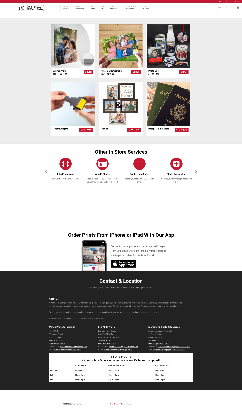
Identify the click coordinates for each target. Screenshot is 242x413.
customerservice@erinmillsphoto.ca (123, 347)
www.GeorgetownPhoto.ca (158, 344)
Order (88, 72)
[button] (45, 171)
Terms (123, 404)
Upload (237, 1)
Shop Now (86, 130)
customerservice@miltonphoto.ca (73, 347)
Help (111, 404)
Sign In (227, 1)
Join (219, 1)
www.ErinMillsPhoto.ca (107, 344)
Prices (129, 404)
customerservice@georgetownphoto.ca (174, 347)
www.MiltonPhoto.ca (57, 344)
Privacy (116, 404)
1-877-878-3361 (55, 340)
